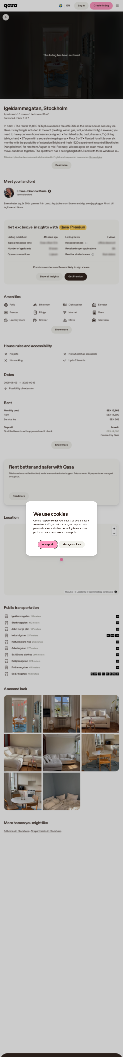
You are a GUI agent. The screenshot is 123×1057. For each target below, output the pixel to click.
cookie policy (71, 532)
